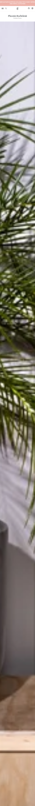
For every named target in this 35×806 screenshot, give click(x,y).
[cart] (29, 8)
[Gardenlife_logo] (17, 8)
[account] (32, 8)
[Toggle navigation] (3, 8)
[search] (6, 8)
